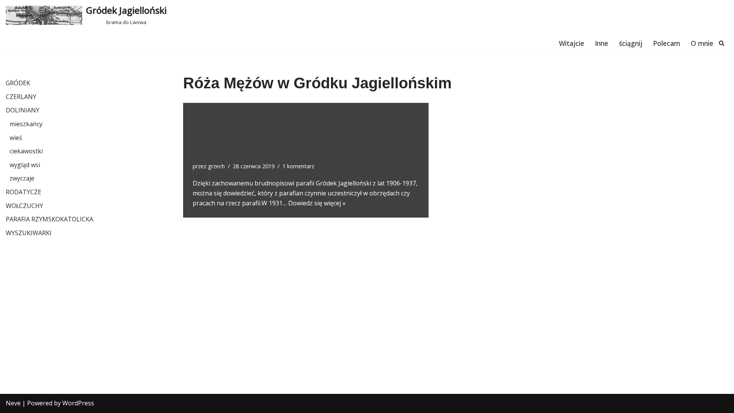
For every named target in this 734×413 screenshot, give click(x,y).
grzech (216, 166)
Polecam (666, 43)
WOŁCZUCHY (24, 206)
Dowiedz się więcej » (317, 203)
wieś (16, 137)
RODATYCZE (23, 192)
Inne (601, 43)
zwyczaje (22, 178)
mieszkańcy (26, 124)
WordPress (78, 403)
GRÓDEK (18, 83)
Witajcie (571, 43)
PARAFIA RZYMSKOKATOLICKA (49, 219)
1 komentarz (298, 166)
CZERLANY (21, 97)
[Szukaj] (721, 43)
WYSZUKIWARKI (29, 233)
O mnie (702, 43)
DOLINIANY (22, 110)
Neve (13, 403)
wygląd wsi (25, 165)
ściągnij (630, 43)
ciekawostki (26, 151)
